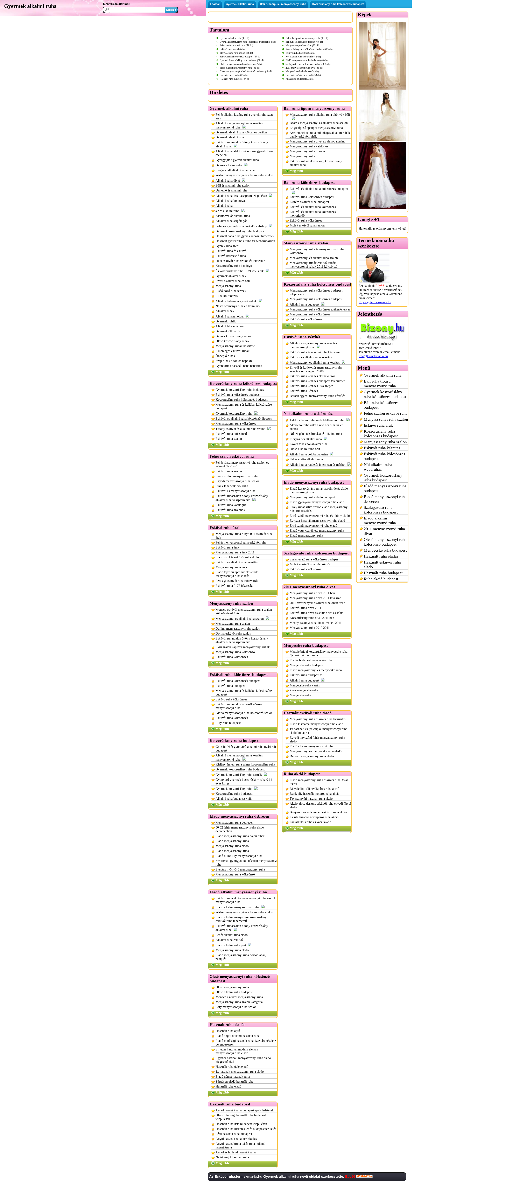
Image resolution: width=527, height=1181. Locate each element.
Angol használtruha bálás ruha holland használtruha (240, 1145)
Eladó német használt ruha (233, 1076)
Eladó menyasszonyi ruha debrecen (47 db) (241, 64)
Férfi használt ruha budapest (234, 1133)
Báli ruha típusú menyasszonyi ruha (283, 4)
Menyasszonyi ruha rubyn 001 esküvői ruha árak (244, 535)
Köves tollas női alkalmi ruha (309, 444)
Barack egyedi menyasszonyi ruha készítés (317, 396)
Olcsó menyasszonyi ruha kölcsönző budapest (385, 541)
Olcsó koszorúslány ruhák (232, 341)
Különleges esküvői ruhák (233, 351)
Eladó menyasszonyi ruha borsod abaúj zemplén (241, 956)
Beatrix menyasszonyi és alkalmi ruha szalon (319, 123)
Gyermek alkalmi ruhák (231, 276)
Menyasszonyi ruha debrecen (234, 822)
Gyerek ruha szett (227, 246)
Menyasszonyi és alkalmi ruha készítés (315, 362)
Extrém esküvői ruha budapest (309, 202)
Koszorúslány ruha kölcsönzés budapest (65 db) (309, 49)
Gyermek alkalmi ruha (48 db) (234, 38)
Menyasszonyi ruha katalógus (309, 146)
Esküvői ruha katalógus (231, 505)
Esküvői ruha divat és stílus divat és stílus (316, 613)
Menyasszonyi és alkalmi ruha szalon (240, 618)
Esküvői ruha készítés (304, 391)
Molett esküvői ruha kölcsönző (310, 564)
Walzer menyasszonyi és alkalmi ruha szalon (244, 175)
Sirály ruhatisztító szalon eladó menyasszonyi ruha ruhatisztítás (319, 508)
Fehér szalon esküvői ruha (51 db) (236, 45)
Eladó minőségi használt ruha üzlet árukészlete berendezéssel (246, 1042)
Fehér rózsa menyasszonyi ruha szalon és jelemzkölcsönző (242, 464)
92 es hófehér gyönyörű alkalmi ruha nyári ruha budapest (246, 748)
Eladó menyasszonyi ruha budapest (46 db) (307, 60)
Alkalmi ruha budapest (304, 304)
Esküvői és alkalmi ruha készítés (237, 562)
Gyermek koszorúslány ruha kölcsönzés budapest (385, 394)
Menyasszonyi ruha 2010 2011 (310, 627)
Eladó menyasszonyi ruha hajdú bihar (240, 836)
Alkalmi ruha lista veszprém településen (241, 195)
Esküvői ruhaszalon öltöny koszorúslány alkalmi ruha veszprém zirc (242, 498)
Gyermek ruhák (226, 321)
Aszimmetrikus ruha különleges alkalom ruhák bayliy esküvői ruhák (320, 134)
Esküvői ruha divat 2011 (305, 608)
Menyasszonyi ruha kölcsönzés (236, 423)
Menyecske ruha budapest (306, 665)
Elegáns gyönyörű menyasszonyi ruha (240, 869)
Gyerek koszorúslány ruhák (233, 336)
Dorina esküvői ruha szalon (233, 633)
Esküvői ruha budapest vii (306, 675)
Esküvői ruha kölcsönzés (232, 657)
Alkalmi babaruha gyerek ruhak (236, 301)
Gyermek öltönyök (228, 331)
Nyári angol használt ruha (232, 1157)
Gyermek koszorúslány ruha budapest (240, 231)
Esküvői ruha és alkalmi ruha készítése (315, 352)
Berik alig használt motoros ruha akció (314, 793)
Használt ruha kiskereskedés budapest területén (246, 1129)
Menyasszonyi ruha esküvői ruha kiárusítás (317, 719)
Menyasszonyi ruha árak (231, 567)
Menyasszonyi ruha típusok (307, 151)
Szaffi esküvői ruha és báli (233, 281)
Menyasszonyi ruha (228, 286)
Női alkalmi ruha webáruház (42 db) (303, 56)
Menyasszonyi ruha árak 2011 (235, 552)
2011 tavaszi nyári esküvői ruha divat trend (317, 603)
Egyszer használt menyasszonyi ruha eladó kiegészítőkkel (243, 1059)
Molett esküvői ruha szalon (307, 225)
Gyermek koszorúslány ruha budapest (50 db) (242, 60)
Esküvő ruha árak (378, 425)
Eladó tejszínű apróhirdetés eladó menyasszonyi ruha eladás (237, 574)
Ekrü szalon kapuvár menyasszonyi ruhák (243, 647)
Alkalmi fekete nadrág (230, 326)
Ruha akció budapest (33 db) (300, 78)
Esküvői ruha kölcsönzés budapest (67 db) (240, 56)
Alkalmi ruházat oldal (230, 316)
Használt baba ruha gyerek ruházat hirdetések (245, 236)
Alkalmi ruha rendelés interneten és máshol (317, 464)
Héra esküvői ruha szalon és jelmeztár (240, 261)
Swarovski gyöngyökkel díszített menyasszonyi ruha (246, 862)
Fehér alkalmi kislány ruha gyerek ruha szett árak (244, 116)
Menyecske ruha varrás (305, 685)
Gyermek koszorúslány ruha (234, 413)
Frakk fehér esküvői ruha (232, 486)
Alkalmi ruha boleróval (231, 200)
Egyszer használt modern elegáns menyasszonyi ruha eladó (237, 1051)
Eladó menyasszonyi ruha (232, 841)
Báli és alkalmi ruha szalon (233, 185)
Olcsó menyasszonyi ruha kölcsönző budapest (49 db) (246, 71)
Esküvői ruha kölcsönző (231, 433)
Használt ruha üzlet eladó (232, 1066)
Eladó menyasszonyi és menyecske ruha (316, 670)
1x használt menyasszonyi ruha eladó (240, 1071)
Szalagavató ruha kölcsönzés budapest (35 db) (308, 64)
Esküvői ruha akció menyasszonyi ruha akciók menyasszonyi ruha (246, 900)
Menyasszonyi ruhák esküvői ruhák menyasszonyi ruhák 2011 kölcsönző (313, 264)
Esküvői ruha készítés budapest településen (317, 381)
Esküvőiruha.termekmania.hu (238, 1177)
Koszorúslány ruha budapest (234, 793)
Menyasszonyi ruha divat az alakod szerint (317, 141)
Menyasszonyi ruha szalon (233, 623)
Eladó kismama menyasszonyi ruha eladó (316, 724)
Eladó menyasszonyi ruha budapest (385, 488)
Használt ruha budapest (383, 573)
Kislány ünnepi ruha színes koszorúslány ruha (245, 764)
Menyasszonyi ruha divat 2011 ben (312, 593)
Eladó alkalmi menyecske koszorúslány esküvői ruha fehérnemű (241, 919)
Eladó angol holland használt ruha (238, 1035)
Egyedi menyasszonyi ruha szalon (238, 481)
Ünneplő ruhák (225, 356)
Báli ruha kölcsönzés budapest (381, 405)
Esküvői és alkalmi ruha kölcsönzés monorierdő (313, 213)
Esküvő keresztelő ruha (231, 256)
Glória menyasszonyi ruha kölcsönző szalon (244, 713)
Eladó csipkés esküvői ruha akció (237, 557)
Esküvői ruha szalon (229, 438)
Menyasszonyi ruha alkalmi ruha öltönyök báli (320, 114)
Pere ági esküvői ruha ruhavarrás (237, 580)
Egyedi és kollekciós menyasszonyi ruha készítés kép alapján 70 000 (316, 369)
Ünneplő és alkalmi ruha (231, 190)
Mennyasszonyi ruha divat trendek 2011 (316, 622)
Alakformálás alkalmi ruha (233, 216)
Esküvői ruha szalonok (230, 510)
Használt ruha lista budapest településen (241, 1124)
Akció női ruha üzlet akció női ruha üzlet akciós (316, 427)
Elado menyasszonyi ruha (232, 851)
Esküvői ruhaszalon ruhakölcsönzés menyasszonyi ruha (239, 706)
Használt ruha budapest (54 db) (235, 78)
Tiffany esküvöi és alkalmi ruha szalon (240, 429)
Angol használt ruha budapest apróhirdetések (245, 1110)
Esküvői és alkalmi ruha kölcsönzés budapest (319, 188)
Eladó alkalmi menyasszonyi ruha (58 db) (240, 67)
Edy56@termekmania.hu (375, 302)
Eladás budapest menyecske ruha (311, 660)
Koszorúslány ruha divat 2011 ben (312, 618)
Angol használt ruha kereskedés (236, 1138)
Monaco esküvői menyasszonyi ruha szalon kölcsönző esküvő (244, 611)
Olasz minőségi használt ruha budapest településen (241, 1117)
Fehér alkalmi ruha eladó (232, 935)
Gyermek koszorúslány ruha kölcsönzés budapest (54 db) (248, 41)
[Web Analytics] (364, 1177)
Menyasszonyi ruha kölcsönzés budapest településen (316, 292)
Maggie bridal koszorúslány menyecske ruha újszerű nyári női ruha (318, 653)
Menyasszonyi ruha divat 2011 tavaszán (315, 598)
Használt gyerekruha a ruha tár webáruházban (245, 241)
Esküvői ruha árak (227, 547)
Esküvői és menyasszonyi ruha (235, 491)
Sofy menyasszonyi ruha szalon (236, 1007)
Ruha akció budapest (381, 578)
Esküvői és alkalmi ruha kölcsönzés (313, 207)
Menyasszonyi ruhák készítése (235, 346)
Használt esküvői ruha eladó (382, 564)
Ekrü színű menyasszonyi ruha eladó (313, 525)
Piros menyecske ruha (304, 690)
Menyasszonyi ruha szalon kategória (239, 1002)
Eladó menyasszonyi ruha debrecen (385, 499)
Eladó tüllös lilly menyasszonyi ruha (239, 856)
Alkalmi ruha (224, 205)
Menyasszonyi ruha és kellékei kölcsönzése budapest (244, 406)
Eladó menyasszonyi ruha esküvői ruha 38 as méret (319, 781)
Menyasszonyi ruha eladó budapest (312, 497)
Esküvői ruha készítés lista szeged (311, 386)
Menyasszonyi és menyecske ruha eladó (316, 751)
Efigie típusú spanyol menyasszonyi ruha (316, 128)
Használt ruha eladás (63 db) (233, 75)
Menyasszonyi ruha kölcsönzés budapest (316, 299)
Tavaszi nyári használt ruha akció (311, 798)
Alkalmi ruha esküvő (229, 940)
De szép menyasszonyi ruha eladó (312, 756)
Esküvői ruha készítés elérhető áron (313, 376)
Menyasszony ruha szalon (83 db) (236, 52)
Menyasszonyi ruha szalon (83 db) (302, 45)
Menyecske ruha (300, 695)
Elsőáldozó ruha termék (231, 291)
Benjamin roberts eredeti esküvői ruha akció (318, 812)
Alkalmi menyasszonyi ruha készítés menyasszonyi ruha (239, 125)
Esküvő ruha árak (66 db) (232, 49)
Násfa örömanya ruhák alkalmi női (238, 306)
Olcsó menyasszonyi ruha (232, 987)
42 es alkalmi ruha (227, 211)
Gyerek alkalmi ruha (229, 165)
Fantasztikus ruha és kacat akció (310, 822)
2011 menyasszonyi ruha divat (384, 531)
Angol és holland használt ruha (236, 1152)
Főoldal (215, 4)
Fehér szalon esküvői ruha (385, 413)
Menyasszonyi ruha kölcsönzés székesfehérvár (320, 309)
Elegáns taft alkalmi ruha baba (235, 170)
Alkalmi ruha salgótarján (231, 221)
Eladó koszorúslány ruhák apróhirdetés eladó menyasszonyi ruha (319, 490)
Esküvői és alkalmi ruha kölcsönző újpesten (244, 418)
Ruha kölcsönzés (227, 296)
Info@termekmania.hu (373, 356)
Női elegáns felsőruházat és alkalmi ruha (316, 433)
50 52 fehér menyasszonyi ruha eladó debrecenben (240, 829)
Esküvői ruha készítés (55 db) (300, 52)
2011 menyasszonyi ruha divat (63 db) (304, 67)
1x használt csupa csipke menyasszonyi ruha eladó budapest (318, 730)
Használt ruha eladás (381, 556)
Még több (222, 371)
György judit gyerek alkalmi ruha (237, 160)
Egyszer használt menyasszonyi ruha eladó (317, 520)
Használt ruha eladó (228, 1086)
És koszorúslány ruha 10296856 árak (240, 271)
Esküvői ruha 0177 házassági (234, 585)
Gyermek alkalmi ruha (240, 4)
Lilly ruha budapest (228, 723)
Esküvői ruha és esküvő (231, 251)
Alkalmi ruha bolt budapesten (309, 454)
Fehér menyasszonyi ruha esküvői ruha (241, 542)
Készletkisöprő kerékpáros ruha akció (314, 817)
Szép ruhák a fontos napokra (234, 361)
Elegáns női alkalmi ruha (306, 439)
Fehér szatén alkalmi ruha (306, 459)
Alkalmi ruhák (225, 311)
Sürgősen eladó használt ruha (234, 1081)
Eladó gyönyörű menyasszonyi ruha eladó (317, 502)
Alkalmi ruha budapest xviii (234, 798)
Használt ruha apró (228, 1031)
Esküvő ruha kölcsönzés (231, 699)
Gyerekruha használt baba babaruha (239, 366)
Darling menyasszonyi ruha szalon (238, 628)
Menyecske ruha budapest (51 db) (302, 71)
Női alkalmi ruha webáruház (378, 466)
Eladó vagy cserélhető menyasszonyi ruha (317, 530)
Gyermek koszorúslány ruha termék (239, 774)
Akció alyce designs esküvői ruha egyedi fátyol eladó (320, 805)
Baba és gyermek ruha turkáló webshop (241, 226)
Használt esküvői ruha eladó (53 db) (303, 75)
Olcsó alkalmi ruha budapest (234, 992)
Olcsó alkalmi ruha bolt (305, 449)
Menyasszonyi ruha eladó (232, 846)
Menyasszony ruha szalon (385, 442)
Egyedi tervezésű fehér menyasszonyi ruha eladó (317, 739)
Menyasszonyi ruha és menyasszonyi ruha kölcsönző (317, 251)
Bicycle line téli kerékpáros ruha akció (314, 788)
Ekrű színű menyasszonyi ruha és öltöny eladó (320, 515)
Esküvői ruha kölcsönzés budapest (238, 394)
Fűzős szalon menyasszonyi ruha (237, 476)
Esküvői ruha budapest (230, 685)
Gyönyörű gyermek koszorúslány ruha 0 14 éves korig (244, 781)
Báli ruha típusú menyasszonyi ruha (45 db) (307, 38)
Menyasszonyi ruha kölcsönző (235, 652)
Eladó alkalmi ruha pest (231, 945)
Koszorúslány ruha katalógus (234, 265)
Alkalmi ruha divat (228, 180)
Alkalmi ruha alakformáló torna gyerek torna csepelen (244, 153)
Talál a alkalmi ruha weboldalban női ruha (317, 420)
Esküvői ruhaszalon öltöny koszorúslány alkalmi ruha (242, 144)
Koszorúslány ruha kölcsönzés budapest (338, 4)
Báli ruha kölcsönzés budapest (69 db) (304, 41)
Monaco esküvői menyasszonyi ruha (239, 997)
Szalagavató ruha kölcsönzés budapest (314, 559)
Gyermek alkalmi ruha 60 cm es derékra (241, 132)
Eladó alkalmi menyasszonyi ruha (237, 907)
